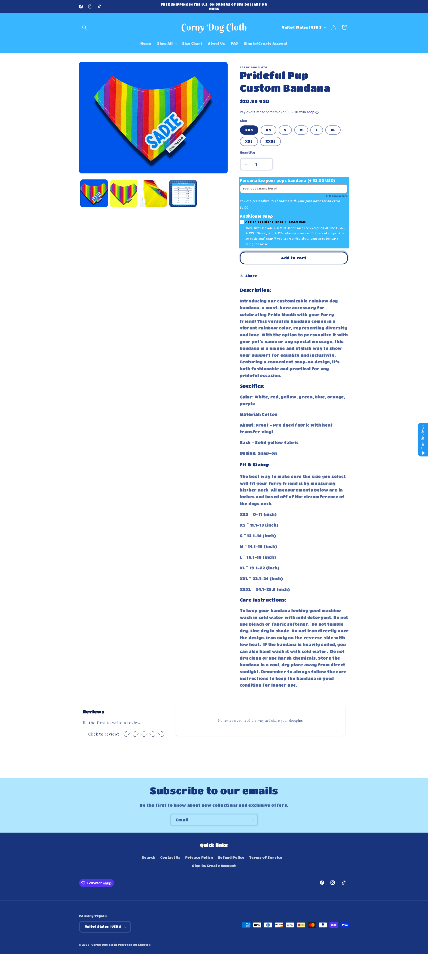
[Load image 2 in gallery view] (123, 193)
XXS (249, 130)
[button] (84, 27)
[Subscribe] (252, 820)
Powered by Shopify (134, 944)
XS (268, 130)
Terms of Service (266, 857)
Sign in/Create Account (214, 866)
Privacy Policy (199, 857)
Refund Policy (231, 857)
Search (148, 857)
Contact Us (170, 857)
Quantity (247, 152)
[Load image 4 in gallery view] (183, 193)
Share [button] (251, 276)
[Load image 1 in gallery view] (94, 193)
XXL (249, 141)
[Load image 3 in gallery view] (153, 193)
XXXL (270, 141)
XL (333, 130)
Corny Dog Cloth (104, 944)
